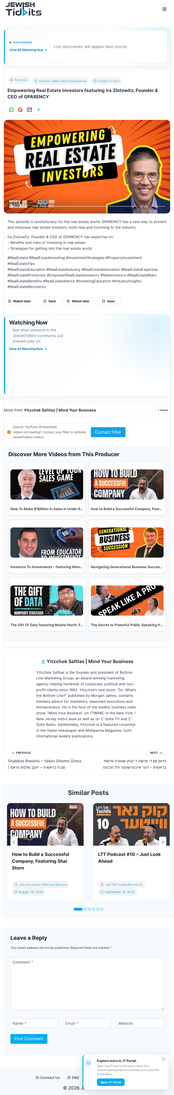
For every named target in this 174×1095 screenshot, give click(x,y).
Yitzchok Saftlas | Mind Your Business (63, 81)
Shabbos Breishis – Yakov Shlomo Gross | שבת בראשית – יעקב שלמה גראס (44, 760)
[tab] (78, 909)
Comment (22, 962)
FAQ (75, 1078)
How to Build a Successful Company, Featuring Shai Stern (40, 861)
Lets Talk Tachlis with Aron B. (124, 884)
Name (19, 1023)
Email (71, 1023)
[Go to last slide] (14, 842)
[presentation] (45, 824)
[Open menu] (164, 8)
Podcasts (21, 80)
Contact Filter (108, 432)
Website (125, 1023)
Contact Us (50, 1078)
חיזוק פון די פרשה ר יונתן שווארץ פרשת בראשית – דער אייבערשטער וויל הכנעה (134, 760)
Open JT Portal (111, 1082)
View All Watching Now (28, 50)
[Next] (162, 842)
